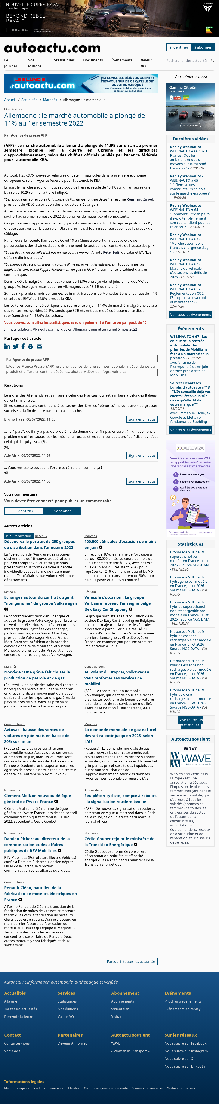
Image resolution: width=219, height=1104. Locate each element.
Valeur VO (146, 63)
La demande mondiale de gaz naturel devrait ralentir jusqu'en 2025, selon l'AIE (120, 735)
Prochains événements (183, 1001)
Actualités (29, 99)
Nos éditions (34, 63)
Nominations (13, 790)
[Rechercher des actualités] (212, 60)
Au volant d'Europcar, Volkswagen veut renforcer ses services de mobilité (116, 677)
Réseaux (41, 536)
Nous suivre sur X (179, 1058)
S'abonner (203, 47)
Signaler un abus (141, 419)
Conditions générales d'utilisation (56, 1088)
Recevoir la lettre (18, 1016)
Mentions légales (16, 1088)
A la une (10, 1001)
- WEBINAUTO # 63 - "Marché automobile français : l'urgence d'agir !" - (190, 243)
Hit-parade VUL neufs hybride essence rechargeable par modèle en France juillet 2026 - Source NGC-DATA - (190, 642)
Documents (93, 60)
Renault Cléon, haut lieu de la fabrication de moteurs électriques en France (40, 893)
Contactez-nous (17, 1043)
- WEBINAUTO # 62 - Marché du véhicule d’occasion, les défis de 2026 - (188, 268)
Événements (121, 60)
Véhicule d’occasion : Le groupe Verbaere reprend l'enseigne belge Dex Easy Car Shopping (117, 603)
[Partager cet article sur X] (16, 346)
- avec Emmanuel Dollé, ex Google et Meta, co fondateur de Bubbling (190, 402)
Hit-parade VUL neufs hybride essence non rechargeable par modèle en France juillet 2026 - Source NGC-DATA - (190, 671)
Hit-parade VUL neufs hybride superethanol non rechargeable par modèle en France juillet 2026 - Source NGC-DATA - (189, 613)
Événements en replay (182, 1009)
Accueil (10, 99)
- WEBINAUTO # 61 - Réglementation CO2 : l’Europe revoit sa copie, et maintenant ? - (189, 295)
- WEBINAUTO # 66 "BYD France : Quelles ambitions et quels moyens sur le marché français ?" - (188, 157)
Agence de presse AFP (31, 359)
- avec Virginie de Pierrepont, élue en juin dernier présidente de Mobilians (189, 355)
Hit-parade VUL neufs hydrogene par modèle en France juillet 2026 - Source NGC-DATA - (189, 586)
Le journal (10, 63)
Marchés (50, 99)
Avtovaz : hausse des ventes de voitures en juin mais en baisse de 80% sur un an (37, 735)
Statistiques (64, 60)
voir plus (119, 371)
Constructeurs (94, 666)
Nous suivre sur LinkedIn (185, 1066)
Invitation (119, 1016)
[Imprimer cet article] (30, 346)
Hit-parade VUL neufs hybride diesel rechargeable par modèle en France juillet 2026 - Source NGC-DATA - (190, 701)
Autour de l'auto (95, 790)
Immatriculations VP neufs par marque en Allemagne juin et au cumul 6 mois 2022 (70, 329)
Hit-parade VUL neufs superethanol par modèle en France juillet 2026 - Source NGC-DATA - (189, 561)
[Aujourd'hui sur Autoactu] (81, 48)
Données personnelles (147, 1088)
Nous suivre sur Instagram (186, 1051)
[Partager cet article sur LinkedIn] (7, 346)
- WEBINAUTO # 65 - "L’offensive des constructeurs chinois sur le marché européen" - (190, 187)
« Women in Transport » (130, 1051)
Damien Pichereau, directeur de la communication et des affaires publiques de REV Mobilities (37, 844)
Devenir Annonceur (73, 1043)
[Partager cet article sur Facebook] (23, 346)
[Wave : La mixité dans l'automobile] (190, 759)
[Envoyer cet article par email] (39, 346)
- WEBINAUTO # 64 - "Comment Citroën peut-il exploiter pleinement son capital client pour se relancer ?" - (190, 216)
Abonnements (122, 1001)
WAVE (115, 1043)
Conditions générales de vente (106, 1088)
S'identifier (179, 47)
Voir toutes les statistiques (191, 722)
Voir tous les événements (190, 314)
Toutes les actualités (20, 1009)
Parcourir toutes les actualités (131, 961)
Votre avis (12, 1051)
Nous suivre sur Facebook (186, 1043)
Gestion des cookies (181, 1088)
